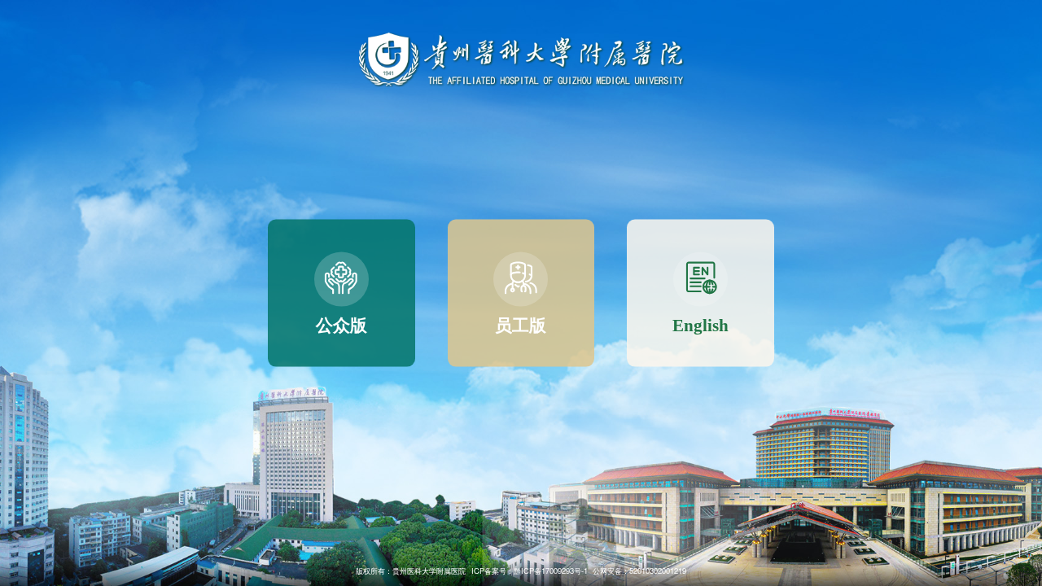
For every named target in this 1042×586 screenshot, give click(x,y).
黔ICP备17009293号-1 (551, 570)
